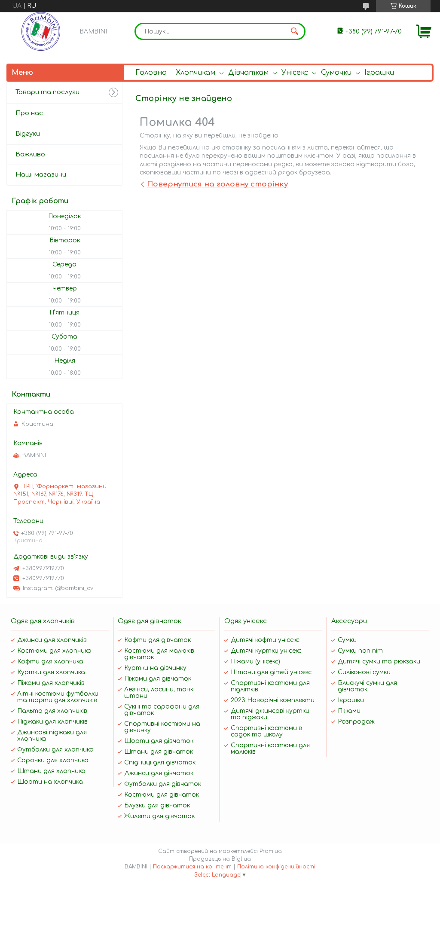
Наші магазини (40, 174)
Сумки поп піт (360, 651)
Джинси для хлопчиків (52, 640)
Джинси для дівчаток (158, 773)
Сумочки (336, 72)
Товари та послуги (47, 92)
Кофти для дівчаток (157, 640)
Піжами (349, 711)
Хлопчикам (195, 72)
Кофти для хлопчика (50, 661)
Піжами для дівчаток (157, 678)
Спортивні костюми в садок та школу (266, 731)
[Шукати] (294, 31)
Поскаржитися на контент (192, 867)
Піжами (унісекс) (255, 661)
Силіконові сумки (364, 672)
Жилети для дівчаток (159, 816)
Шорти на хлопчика (50, 782)
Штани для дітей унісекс (271, 672)
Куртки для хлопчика (51, 672)
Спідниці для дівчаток (160, 762)
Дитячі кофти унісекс (265, 640)
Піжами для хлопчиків (51, 683)
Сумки (347, 640)
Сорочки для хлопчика (53, 760)
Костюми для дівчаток (161, 795)
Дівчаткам (248, 72)
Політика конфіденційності (276, 867)
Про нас (29, 113)
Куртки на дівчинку (155, 668)
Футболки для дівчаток (162, 784)
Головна (151, 72)
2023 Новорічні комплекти (273, 700)
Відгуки (27, 134)
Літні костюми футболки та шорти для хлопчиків (57, 697)
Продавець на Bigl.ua (220, 859)
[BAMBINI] (40, 31)
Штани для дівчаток (158, 752)
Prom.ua (271, 851)
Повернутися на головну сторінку (217, 184)
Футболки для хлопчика (55, 749)
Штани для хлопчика (51, 771)
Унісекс (294, 72)
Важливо (30, 154)
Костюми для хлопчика (54, 651)
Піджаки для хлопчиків (52, 721)
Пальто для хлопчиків (52, 711)
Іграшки (379, 72)
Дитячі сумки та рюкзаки (379, 661)
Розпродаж (356, 721)
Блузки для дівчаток (157, 805)
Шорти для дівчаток (158, 741)
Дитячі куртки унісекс (266, 651)
